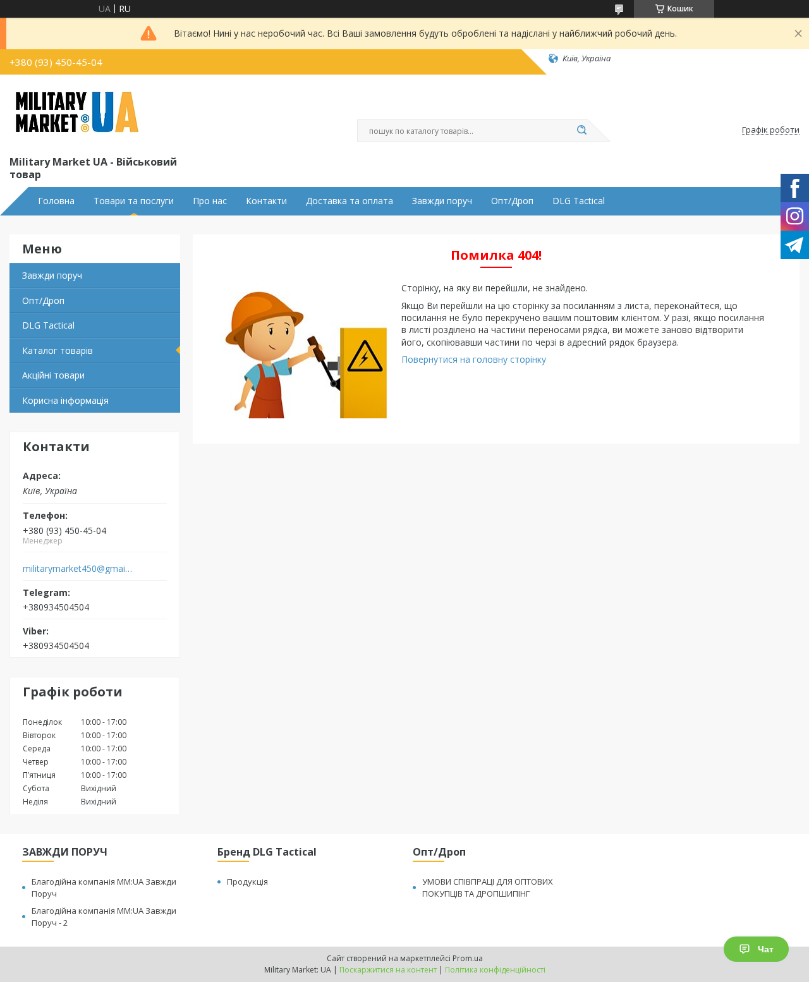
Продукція (247, 881)
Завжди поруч (442, 201)
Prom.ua (468, 958)
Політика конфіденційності (495, 969)
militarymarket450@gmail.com (78, 568)
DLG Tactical (578, 201)
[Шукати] (581, 130)
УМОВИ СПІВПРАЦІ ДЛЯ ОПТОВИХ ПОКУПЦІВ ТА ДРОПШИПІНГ (487, 887)
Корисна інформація (65, 400)
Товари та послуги (134, 201)
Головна (56, 201)
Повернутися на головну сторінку (473, 359)
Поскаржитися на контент (388, 969)
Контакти (266, 201)
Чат (766, 949)
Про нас (210, 201)
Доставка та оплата (349, 201)
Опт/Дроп (512, 201)
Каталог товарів (57, 350)
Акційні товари (53, 375)
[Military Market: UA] (77, 112)
